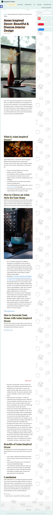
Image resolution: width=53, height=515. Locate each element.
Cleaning (39, 4)
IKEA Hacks (20, 4)
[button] (1, 6)
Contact (37, 513)
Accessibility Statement (26, 506)
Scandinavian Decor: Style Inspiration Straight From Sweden (17, 495)
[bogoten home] (2, 1)
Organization (28, 4)
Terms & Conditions (32, 513)
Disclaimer (26, 513)
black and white (11, 187)
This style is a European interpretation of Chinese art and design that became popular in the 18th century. (19, 278)
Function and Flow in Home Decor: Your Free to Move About (17, 496)
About (41, 513)
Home (5, 14)
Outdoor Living (47, 4)
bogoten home (9, 1)
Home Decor (11, 4)
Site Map (44, 513)
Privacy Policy (20, 513)
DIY (34, 4)
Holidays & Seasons (46, 7)
